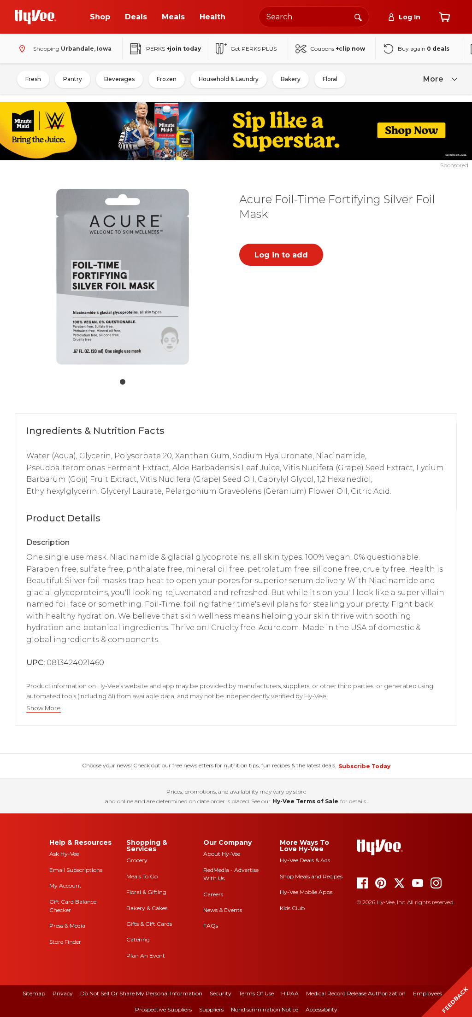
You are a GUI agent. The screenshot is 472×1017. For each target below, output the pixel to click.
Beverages (119, 79)
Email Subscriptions (75, 869)
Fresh (33, 79)
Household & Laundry (229, 79)
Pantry (72, 79)
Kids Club (292, 908)
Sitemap (34, 993)
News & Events (222, 909)
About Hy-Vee (221, 853)
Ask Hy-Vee (64, 853)
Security (220, 993)
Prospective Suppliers (163, 1009)
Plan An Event (145, 955)
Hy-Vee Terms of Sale (305, 801)
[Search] (358, 16)
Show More (43, 708)
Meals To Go (142, 876)
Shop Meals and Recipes (311, 876)
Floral (330, 79)
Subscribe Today (364, 766)
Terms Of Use (256, 993)
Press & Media (67, 925)
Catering (138, 939)
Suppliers (211, 1009)
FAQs (210, 925)
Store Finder (65, 941)
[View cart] (444, 17)
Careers (213, 894)
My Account (65, 885)
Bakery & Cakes (146, 908)
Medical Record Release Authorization (356, 993)
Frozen (167, 79)
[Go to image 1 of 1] (123, 381)
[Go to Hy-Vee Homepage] (35, 17)
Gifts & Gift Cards (149, 923)
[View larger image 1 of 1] (122, 277)
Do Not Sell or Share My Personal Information (141, 993)
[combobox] (314, 16)
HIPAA (290, 993)
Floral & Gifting (146, 891)
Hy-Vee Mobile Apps (306, 891)
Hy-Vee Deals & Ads (305, 860)
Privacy (63, 993)
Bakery (291, 79)
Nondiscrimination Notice (264, 1009)
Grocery (137, 860)
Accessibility (321, 1009)
